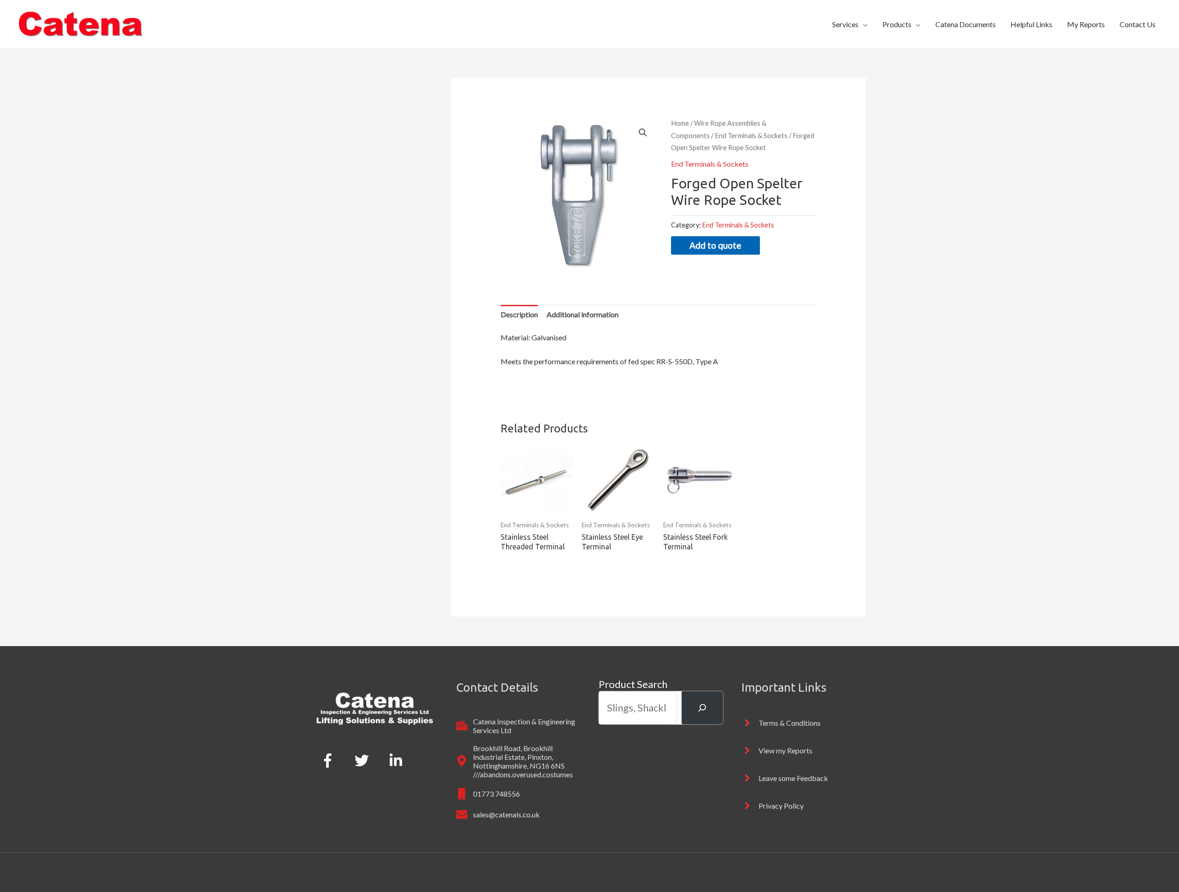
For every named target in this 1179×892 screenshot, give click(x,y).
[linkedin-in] (398, 760)
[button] (643, 132)
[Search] (702, 707)
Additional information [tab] (583, 314)
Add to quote (715, 245)
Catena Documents (965, 24)
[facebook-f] (329, 760)
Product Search (633, 684)
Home (680, 123)
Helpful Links (1031, 24)
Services (845, 24)
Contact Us (1138, 24)
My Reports (1086, 24)
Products (896, 24)
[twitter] (363, 760)
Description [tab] (519, 314)
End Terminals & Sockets (751, 135)
